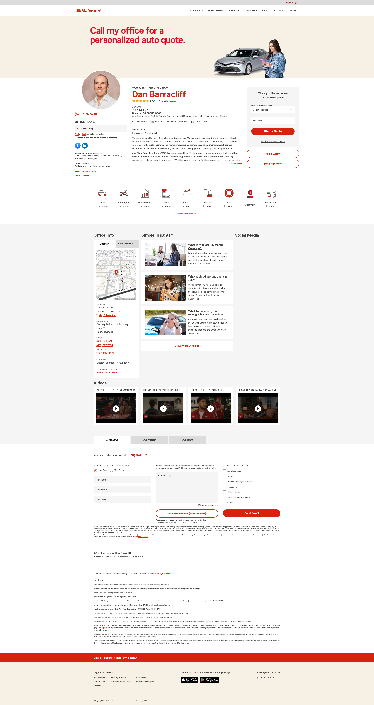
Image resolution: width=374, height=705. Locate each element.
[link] (88, 10)
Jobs (264, 10)
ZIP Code (257, 120)
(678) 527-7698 (104, 345)
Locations (249, 10)
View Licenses (82, 176)
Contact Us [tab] (111, 440)
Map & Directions (107, 315)
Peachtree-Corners (107, 372)
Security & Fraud (118, 678)
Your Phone (119, 470)
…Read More (235, 164)
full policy (104, 628)
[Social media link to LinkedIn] (85, 146)
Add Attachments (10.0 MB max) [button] (187, 513)
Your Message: (165, 475)
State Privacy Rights (145, 682)
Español (290, 2)
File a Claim (272, 153)
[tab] (104, 244)
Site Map (97, 686)
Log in (292, 10)
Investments (215, 10)
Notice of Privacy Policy (121, 682)
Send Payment (273, 163)
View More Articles (187, 345)
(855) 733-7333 (142, 536)
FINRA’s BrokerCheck (85, 171)
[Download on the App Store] (189, 680)
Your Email (102, 470)
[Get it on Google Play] (209, 680)
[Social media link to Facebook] (78, 146)
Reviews (234, 10)
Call (77, 134)
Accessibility (141, 678)
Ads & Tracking (100, 678)
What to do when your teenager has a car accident (205, 313)
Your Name (100, 480)
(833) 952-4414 (105, 352)
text (84, 134)
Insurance (194, 10)
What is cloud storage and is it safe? (207, 278)
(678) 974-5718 (86, 114)
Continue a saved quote (273, 141)
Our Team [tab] (187, 439)
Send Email (252, 513)
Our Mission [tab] (149, 439)
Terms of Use (99, 682)
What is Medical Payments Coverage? (205, 246)
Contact (278, 10)
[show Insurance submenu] (202, 10)
